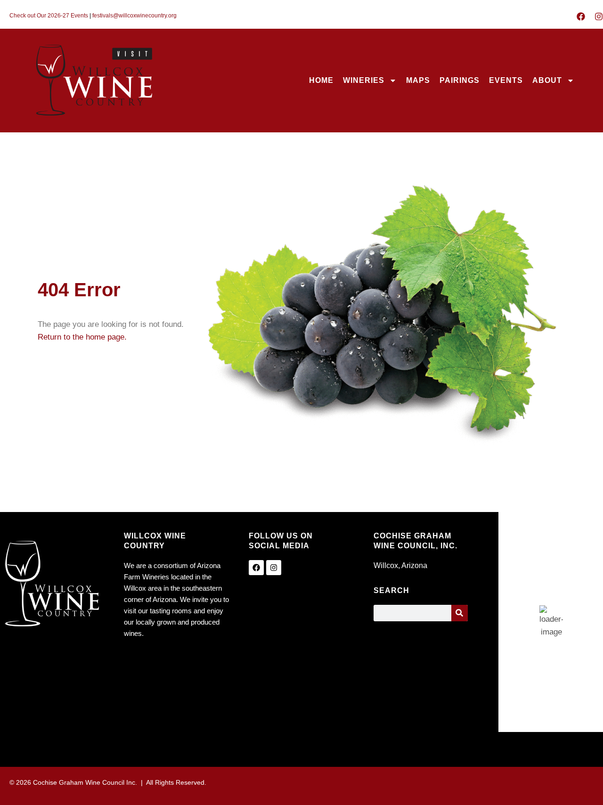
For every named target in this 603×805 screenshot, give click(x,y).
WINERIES (363, 80)
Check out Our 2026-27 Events (48, 15)
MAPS (418, 80)
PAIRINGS (460, 80)
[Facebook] (581, 16)
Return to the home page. (82, 337)
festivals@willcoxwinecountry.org (134, 15)
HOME (321, 80)
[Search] (459, 613)
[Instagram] (599, 16)
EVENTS (506, 80)
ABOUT (547, 80)
